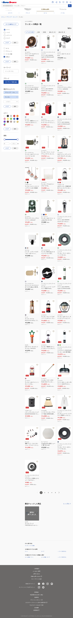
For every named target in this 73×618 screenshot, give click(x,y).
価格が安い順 (52, 32)
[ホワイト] (62, 182)
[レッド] (42, 117)
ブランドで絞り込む (12, 82)
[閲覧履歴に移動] (60, 2)
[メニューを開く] (70, 2)
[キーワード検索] (70, 5)
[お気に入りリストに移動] (63, 2)
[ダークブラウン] (58, 182)
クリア (7, 42)
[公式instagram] (47, 584)
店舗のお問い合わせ (35, 576)
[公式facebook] (43, 584)
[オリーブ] (25, 83)
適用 (15, 42)
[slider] (5, 139)
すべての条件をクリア (11, 24)
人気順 (38, 32)
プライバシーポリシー (35, 600)
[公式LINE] (43, 587)
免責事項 (36, 597)
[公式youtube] (52, 584)
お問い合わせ (36, 573)
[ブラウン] (25, 50)
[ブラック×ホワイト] (25, 117)
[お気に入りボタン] (37, 36)
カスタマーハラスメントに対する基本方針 (35, 602)
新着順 (44, 32)
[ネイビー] (44, 214)
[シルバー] (58, 214)
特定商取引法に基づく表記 (36, 594)
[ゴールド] (25, 182)
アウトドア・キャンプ (11, 17)
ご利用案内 (36, 568)
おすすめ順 (31, 32)
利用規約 (36, 592)
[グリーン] (25, 150)
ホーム (3, 17)
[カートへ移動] (67, 2)
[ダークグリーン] (58, 378)
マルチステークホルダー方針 (36, 605)
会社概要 (36, 607)
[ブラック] (58, 50)
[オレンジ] (46, 214)
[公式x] (39, 584)
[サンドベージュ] (27, 248)
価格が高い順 (61, 32)
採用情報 (35, 610)
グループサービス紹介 (36, 579)
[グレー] (42, 50)
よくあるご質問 (36, 571)
